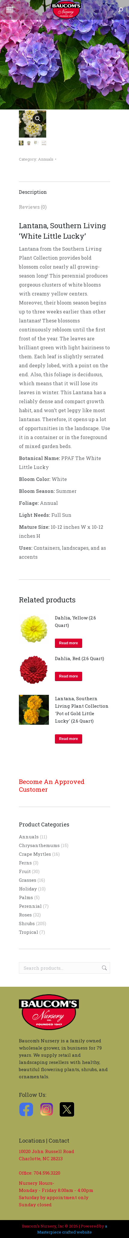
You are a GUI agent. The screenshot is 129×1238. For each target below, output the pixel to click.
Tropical (28, 932)
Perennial (30, 906)
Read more (68, 643)
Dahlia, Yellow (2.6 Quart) (75, 621)
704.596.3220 (47, 1173)
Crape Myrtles (35, 854)
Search (104, 968)
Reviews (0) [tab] (32, 207)
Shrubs (27, 923)
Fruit (25, 871)
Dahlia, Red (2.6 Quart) (79, 658)
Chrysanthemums (39, 845)
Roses (25, 915)
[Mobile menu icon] (9, 9)
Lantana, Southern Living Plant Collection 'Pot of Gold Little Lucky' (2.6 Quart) (82, 709)
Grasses (27, 880)
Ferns (25, 863)
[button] (37, 118)
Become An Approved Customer (52, 785)
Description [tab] (33, 192)
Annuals (45, 159)
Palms (26, 897)
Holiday (28, 889)
